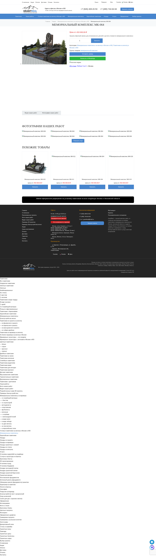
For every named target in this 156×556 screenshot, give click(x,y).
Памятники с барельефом (8, 311)
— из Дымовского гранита (8, 323)
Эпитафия (3, 489)
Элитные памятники (6, 285)
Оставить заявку (87, 54)
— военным (4, 412)
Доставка (43, 2)
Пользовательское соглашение (117, 215)
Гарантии (25, 236)
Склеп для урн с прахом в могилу (11, 498)
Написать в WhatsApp (87, 58)
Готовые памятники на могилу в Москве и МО (51, 16)
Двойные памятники (7, 353)
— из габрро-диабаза (7, 330)
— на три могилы (5, 426)
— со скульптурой (6, 402)
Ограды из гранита (6, 440)
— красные (3, 349)
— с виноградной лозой (8, 416)
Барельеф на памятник (8, 484)
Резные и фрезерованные (9, 309)
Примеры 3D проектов (28, 222)
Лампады (3, 531)
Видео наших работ (28, 219)
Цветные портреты (6, 510)
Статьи (24, 238)
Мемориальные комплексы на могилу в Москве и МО (95, 45)
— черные (3, 351)
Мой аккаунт (111, 210)
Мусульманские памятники (9, 374)
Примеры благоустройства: (9, 393)
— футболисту (5, 409)
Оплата (37, 2)
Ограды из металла (6, 449)
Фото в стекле (4, 505)
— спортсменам (5, 407)
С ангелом (3, 297)
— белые (3, 344)
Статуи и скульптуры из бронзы (10, 456)
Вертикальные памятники (8, 379)
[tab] (31, 114)
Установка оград (5, 463)
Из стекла (3, 292)
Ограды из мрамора (6, 442)
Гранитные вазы (5, 529)
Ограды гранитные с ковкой (9, 445)
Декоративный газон (7, 524)
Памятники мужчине (7, 370)
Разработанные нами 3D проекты (11, 391)
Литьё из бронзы (5, 487)
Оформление (124, 16)
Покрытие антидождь (7, 491)
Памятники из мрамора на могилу (11, 332)
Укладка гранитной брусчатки (10, 473)
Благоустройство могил (8, 318)
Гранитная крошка (6, 475)
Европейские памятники (94, 16)
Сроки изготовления (28, 229)
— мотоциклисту (5, 405)
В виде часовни (5, 302)
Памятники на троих (7, 356)
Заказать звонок (127, 9)
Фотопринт (3, 512)
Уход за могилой (5, 496)
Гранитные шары (6, 538)
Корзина (110, 212)
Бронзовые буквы (6, 508)
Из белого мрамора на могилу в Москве (13, 335)
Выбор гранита (136, 16)
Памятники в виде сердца (8, 299)
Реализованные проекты (29, 215)
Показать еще (78, 140)
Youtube (118, 2)
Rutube (126, 2)
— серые (3, 346)
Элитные (3, 288)
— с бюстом (4, 400)
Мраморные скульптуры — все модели (13, 337)
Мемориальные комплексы (76, 16)
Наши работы (30, 16)
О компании (25, 2)
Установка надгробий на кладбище (11, 454)
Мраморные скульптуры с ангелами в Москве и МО (17, 339)
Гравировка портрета (7, 517)
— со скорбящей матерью (8, 398)
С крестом (3, 295)
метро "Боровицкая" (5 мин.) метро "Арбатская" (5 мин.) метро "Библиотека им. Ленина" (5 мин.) (63, 228)
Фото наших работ (27, 217)
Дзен (131, 2)
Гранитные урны (5, 533)
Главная (24, 210)
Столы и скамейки (6, 526)
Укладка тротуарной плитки (9, 468)
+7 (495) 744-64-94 (108, 9)
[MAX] (152, 547)
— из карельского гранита (8, 325)
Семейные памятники (7, 360)
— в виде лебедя (5, 421)
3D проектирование (6, 461)
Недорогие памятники (7, 283)
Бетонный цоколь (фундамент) (10, 480)
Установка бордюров (7, 466)
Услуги (114, 16)
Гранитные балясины (7, 536)
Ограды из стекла (6, 447)
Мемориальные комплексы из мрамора (13, 395)
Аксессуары (4, 522)
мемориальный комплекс (89, 50)
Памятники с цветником (8, 381)
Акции (32, 2)
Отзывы (50, 2)
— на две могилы (6, 424)
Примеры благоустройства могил (32, 224)
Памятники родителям (7, 363)
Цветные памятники (6, 342)
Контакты (56, 2)
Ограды (106, 16)
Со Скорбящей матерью (8, 307)
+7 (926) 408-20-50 (89, 9)
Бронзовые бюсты (6, 459)
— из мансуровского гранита (9, 328)
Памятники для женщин (8, 367)
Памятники (18, 16)
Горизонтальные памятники (9, 377)
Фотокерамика (5, 503)
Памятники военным (7, 358)
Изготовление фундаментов (9, 477)
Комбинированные (6, 290)
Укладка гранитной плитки (8, 470)
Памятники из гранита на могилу (11, 321)
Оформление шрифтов (8, 515)
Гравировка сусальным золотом (10, 519)
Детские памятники (6, 372)
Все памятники (5, 281)
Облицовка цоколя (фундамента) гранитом (14, 482)
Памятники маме (5, 365)
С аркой (2, 304)
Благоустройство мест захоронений (12, 494)
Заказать (97, 40)
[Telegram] (152, 542)
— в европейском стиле (8, 428)
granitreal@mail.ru (88, 219)
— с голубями (4, 414)
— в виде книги (5, 419)
